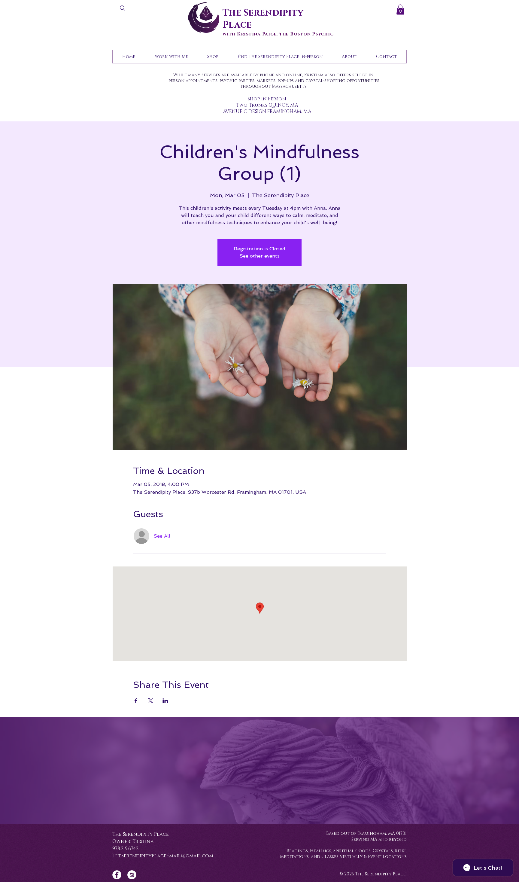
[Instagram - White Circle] (131, 874)
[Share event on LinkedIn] (165, 700)
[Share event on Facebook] (136, 700)
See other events (259, 256)
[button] (400, 9)
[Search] (122, 8)
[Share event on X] (150, 700)
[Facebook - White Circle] (116, 874)
